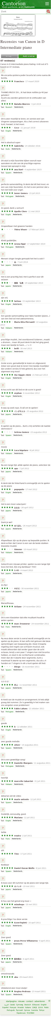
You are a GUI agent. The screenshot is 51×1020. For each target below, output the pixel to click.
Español (5, 1007)
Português (11, 1010)
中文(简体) (30, 1013)
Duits (8, 149)
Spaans (8, 173)
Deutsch (27, 1005)
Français (13, 1007)
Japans (8, 265)
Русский (19, 1010)
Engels (8, 131)
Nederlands (18, 107)
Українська (21, 1013)
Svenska (34, 1010)
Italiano (28, 1007)
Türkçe (41, 1010)
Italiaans (9, 328)
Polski (46, 1007)
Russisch (9, 107)
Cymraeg (19, 1005)
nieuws (21, 1001)
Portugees (9, 196)
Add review (29, 56)
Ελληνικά (36, 1005)
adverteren (40, 1001)
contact (29, 1001)
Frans (8, 627)
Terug (8, 56)
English (44, 1005)
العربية (6, 1005)
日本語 (34, 1007)
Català (12, 1005)
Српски (27, 1010)
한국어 (40, 1007)
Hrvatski (20, 1007)
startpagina (11, 1001)
